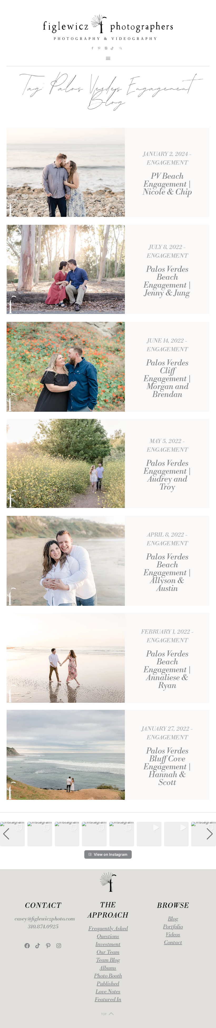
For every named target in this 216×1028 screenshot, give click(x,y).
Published (108, 984)
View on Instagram (110, 854)
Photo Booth (108, 976)
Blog (173, 919)
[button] (108, 843)
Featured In (108, 999)
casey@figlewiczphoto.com (44, 919)
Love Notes (108, 992)
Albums (108, 968)
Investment (107, 944)
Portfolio (173, 927)
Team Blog (108, 960)
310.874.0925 (43, 927)
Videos (173, 935)
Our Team (107, 952)
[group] (12, 834)
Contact (173, 942)
